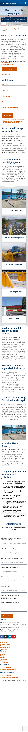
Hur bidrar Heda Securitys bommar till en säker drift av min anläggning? (14, 487)
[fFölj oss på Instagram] (6, 636)
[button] (21, 3)
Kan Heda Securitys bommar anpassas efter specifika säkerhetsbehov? (11, 497)
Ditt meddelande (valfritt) (10, 108)
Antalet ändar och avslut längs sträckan (12, 558)
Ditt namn (5, 85)
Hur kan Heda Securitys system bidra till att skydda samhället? (14, 515)
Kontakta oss (6, 74)
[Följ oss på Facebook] (2, 636)
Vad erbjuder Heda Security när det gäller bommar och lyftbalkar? (14, 482)
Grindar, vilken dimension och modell (12, 577)
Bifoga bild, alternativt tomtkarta (10, 595)
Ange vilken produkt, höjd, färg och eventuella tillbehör (11, 539)
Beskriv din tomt (5, 586)
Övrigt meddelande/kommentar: (10, 602)
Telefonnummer (7, 96)
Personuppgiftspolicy (13, 122)
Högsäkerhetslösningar (11, 29)
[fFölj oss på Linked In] (10, 636)
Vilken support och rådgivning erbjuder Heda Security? (12, 506)
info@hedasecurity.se (7, 64)
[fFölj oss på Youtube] (14, 636)
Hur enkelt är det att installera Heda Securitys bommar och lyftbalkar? (14, 502)
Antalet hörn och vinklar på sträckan (11, 549)
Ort (3, 102)
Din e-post (5, 90)
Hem (3, 29)
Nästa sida (6, 616)
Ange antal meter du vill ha (9, 567)
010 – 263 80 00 (5, 63)
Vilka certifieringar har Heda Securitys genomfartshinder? (12, 511)
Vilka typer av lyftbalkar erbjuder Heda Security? (13, 491)
